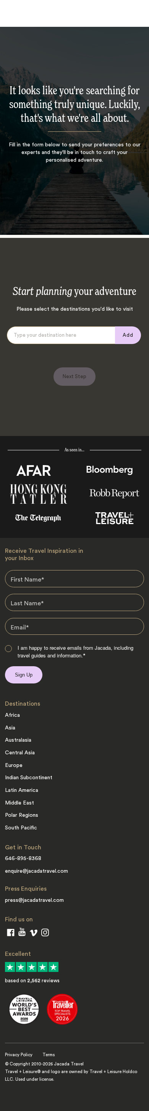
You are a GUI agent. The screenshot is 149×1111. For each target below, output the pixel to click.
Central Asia (20, 752)
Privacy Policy (18, 1055)
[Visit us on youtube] (22, 933)
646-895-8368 (23, 858)
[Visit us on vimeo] (33, 934)
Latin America (21, 790)
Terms (48, 1055)
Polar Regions (21, 815)
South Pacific (21, 828)
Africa (12, 715)
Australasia (18, 740)
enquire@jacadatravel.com (36, 871)
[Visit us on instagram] (45, 934)
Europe (14, 765)
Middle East (19, 803)
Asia (10, 728)
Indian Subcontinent (28, 777)
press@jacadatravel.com (34, 900)
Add (128, 335)
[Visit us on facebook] (10, 934)
